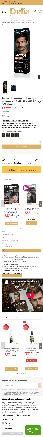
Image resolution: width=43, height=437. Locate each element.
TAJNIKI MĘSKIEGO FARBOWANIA (11, 276)
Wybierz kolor (31, 223)
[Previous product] (40, 23)
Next (40, 204)
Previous (3, 203)
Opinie (4, 250)
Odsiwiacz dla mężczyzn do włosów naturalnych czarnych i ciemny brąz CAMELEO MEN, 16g (11, 210)
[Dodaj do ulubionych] (11, 152)
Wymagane (9, 423)
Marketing (8, 428)
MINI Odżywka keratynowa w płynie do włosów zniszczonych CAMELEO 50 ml (11, 349)
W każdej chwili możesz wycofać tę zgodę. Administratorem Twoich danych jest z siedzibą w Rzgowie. (22, 392)
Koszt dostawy (12, 1)
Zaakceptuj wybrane (12, 434)
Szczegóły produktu (8, 234)
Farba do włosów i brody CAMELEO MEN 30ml (31, 209)
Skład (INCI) (5, 237)
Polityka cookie (7, 415)
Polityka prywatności (22, 415)
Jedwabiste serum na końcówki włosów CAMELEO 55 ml (31, 348)
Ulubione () (12, 3)
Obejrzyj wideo (7, 244)
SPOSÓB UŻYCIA (7, 247)
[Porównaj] (31, 152)
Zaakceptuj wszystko (33, 430)
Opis (3, 231)
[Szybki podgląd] (19, 204)
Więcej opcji (8, 419)
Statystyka (8, 426)
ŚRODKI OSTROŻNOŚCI (10, 241)
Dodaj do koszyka (21, 146)
